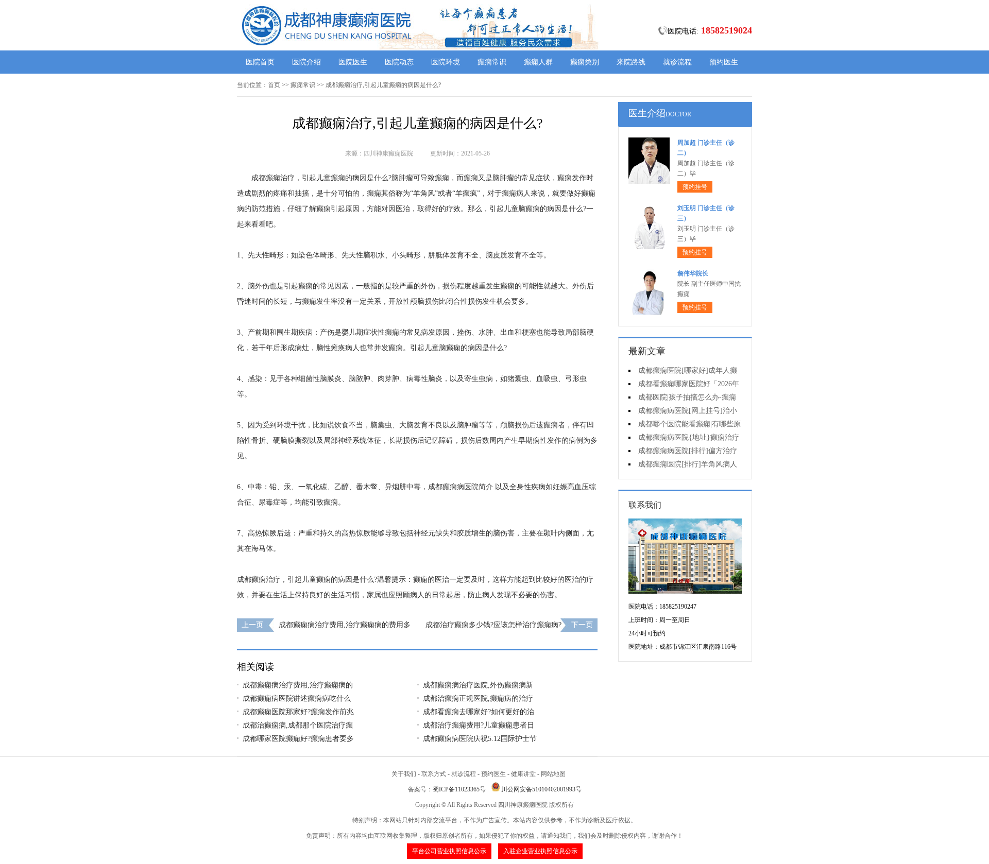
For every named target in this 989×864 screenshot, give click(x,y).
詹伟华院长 (692, 273)
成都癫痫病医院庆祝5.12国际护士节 (480, 738)
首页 (274, 85)
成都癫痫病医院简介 (460, 487)
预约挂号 (695, 187)
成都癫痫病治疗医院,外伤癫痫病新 (478, 685)
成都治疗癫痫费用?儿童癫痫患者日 (478, 725)
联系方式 (433, 773)
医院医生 (352, 62)
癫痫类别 (584, 62)
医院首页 (260, 62)
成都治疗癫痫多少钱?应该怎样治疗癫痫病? (493, 625)
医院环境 (445, 62)
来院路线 (631, 62)
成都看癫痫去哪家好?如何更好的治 (478, 712)
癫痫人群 (538, 62)
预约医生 (723, 62)
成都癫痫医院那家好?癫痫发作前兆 (298, 712)
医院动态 (399, 62)
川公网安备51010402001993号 (541, 789)
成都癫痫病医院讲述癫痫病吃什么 (297, 698)
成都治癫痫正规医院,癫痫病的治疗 (478, 698)
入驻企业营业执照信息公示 (540, 851)
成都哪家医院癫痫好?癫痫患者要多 (298, 738)
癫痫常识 (492, 62)
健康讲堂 (523, 773)
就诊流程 (677, 62)
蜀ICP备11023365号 (459, 789)
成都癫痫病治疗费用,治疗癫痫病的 (298, 685)
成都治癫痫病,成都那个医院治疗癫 (298, 725)
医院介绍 (306, 62)
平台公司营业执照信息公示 (449, 851)
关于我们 (403, 773)
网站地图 (553, 773)
